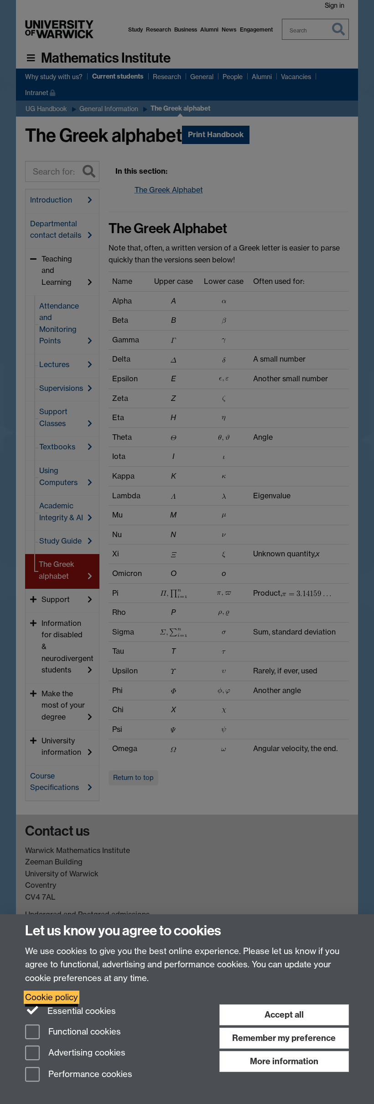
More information (284, 1061)
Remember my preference (284, 1038)
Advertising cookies (85, 1053)
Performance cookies (89, 1074)
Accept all (284, 1014)
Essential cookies (80, 1011)
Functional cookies (83, 1031)
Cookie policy (51, 997)
